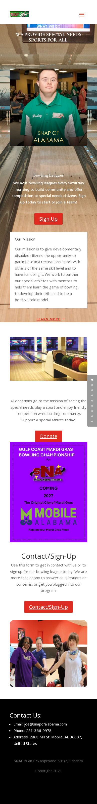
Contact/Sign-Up (48, 606)
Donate (48, 436)
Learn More (48, 319)
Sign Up (48, 218)
